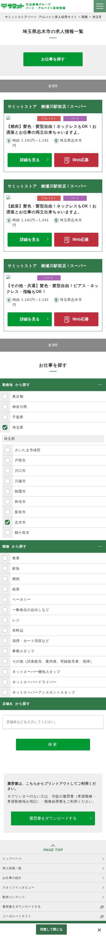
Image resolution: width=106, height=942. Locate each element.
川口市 (20, 471)
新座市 (20, 512)
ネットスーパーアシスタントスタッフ (43, 692)
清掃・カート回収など (30, 641)
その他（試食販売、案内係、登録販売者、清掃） (53, 661)
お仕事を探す (53, 59)
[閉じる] (99, 930)
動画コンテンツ (13, 897)
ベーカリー (21, 599)
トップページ (12, 858)
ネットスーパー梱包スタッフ (36, 672)
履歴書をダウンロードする (53, 818)
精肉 (16, 579)
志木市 (20, 522)
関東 (85, 17)
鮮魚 (16, 568)
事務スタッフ (23, 651)
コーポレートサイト (16, 916)
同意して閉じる (51, 929)
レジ (16, 620)
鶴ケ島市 (22, 533)
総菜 (16, 589)
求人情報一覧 (12, 868)
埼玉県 (97, 17)
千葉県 (17, 417)
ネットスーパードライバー (34, 682)
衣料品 (17, 630)
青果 (16, 558)
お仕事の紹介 (12, 878)
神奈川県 (19, 407)
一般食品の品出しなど (30, 610)
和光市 (20, 502)
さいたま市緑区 (28, 450)
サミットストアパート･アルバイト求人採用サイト (41, 17)
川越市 (20, 481)
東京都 (17, 396)
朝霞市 (20, 491)
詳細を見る (30, 160)
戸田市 (20, 460)
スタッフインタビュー (18, 887)
